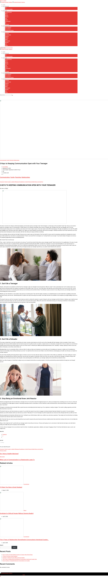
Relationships (5, 6)
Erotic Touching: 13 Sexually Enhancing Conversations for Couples (16, 560)
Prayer (6, 45)
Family (3, 31)
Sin (5, 22)
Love (6, 18)
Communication (6, 25)
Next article (2, 456)
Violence (7, 36)
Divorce (6, 15)
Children (6, 37)
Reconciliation (8, 28)
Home (3, 4)
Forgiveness (7, 40)
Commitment (7, 21)
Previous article (3, 450)
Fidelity (6, 19)
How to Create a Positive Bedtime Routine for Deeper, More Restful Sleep (17, 554)
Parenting (7, 33)
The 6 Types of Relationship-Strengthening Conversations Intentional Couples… (24, 539)
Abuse (6, 13)
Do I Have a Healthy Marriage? (9, 453)
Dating (6, 39)
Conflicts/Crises (8, 12)
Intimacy (6, 42)
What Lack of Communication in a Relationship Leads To (17, 459)
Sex (5, 7)
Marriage (4, 10)
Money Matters (8, 27)
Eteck (24, 574)
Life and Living (8, 34)
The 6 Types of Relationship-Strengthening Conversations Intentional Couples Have (19, 559)
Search (1, 545)
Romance (7, 24)
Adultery (6, 16)
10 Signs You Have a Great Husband (11, 487)
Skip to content (3, 0)
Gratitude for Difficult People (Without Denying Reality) (17, 513)
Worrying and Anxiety (9, 30)
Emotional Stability (9, 9)
